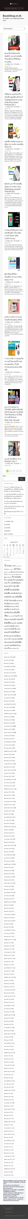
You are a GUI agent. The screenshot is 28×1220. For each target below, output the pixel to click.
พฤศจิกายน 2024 (8, 676)
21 (4, 553)
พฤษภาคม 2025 (8, 657)
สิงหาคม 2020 (8, 836)
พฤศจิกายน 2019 (8, 864)
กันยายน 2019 (8, 870)
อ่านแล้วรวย (18, 616)
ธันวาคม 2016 (8, 974)
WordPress (22, 1216)
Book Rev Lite (9, 1216)
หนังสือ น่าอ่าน (16, 600)
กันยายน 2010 (8, 1175)
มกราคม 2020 (8, 858)
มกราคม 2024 (8, 707)
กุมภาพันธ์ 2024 (8, 704)
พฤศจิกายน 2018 (8, 902)
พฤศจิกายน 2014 (8, 1053)
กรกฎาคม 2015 (8, 1027)
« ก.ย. (4, 557)
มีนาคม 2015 (7, 1040)
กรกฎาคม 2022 (8, 764)
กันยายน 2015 (8, 1021)
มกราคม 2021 (8, 820)
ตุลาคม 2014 (7, 1056)
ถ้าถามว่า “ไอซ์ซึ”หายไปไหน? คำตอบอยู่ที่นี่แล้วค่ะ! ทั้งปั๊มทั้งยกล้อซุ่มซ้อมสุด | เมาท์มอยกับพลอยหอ (13, 489)
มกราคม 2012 (8, 1144)
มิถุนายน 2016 (8, 993)
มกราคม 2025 (8, 670)
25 (11, 126)
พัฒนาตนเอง (19, 574)
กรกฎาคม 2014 (8, 1065)
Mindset (20, 566)
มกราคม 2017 (8, 971)
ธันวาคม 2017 (8, 936)
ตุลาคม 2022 (7, 754)
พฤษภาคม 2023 (8, 732)
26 (20, 553)
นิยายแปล (9, 574)
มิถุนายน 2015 (8, 1031)
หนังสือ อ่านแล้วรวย (11, 609)
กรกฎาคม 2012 (8, 1128)
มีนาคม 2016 (7, 1002)
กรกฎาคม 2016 (8, 990)
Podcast (6, 569)
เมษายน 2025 (8, 660)
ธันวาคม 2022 (8, 748)
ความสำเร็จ (11, 569)
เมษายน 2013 (8, 1112)
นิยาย (5, 572)
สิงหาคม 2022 (8, 761)
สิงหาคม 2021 (8, 798)
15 (7, 551)
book (17, 566)
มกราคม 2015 (8, 1046)
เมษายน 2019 (8, 886)
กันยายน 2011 (8, 1150)
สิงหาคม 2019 (8, 874)
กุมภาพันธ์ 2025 (8, 666)
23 (10, 553)
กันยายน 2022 (8, 757)
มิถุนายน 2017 (8, 955)
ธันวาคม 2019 (8, 861)
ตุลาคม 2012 (7, 1125)
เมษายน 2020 (8, 848)
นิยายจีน (8, 572)
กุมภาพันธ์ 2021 (8, 817)
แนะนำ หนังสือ (16, 623)
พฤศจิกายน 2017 (8, 940)
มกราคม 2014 (8, 1084)
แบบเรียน (7, 648)
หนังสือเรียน (8, 612)
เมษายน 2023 (8, 735)
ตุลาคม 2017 (7, 943)
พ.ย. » (8, 557)
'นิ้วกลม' (8, 565)
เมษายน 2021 (8, 811)
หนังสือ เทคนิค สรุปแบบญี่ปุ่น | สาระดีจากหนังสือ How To (14, 144)
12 (11, 79)
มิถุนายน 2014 (8, 1068)
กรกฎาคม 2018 (8, 914)
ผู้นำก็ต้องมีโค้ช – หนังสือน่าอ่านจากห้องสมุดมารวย (13, 277)
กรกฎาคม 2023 (8, 726)
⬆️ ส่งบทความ (14, 4)
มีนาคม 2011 (7, 1166)
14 (4, 551)
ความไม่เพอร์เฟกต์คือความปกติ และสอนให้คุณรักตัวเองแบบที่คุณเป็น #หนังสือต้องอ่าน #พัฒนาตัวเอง (14, 496)
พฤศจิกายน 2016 (8, 977)
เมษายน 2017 (8, 962)
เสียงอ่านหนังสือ (8, 534)
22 (11, 168)
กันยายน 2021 (8, 795)
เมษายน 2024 (8, 698)
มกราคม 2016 (8, 1009)
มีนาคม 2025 (7, 663)
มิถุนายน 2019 (8, 880)
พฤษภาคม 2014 (8, 1071)
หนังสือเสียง (17, 322)
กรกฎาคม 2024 (8, 688)
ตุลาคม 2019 (7, 867)
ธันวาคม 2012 (8, 1118)
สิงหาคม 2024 (8, 685)
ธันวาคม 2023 (8, 710)
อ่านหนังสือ (11, 616)
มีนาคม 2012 (7, 1137)
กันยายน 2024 (8, 682)
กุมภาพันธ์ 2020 (8, 855)
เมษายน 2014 (8, 1075)
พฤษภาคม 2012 (8, 1134)
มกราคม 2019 (8, 896)
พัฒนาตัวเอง (7, 577)
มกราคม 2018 (8, 933)
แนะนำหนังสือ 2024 (11, 626)
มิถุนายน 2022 (8, 767)
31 (13, 555)
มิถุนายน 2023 (8, 729)
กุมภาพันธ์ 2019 (8, 892)
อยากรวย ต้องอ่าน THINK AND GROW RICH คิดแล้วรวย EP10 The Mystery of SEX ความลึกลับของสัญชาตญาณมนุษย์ (14, 413)
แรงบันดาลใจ (15, 648)
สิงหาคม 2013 (8, 1100)
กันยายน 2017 (8, 946)
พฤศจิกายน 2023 (8, 713)
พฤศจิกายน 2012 (8, 1122)
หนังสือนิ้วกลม (9, 597)
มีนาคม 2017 (7, 965)
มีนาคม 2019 (7, 889)
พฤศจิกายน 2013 (8, 1090)
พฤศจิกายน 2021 (8, 789)
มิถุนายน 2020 (8, 842)
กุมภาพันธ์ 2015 (8, 1043)
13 (23, 549)
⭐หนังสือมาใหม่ (9, 64)
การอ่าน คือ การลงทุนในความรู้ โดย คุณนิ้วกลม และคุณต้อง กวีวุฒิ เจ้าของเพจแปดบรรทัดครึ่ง (14, 364)
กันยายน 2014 (8, 1059)
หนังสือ (7, 593)
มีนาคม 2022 (7, 776)
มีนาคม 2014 (7, 1078)
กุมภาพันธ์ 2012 (8, 1140)
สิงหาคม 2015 (8, 1024)
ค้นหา (4, 476)
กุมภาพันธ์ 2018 (8, 930)
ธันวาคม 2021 (8, 786)
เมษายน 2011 (8, 1162)
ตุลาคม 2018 (7, 905)
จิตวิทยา (17, 568)
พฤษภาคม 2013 (8, 1109)
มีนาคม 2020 (7, 852)
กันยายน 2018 (8, 908)
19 (20, 551)
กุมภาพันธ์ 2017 (8, 968)
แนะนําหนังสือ (15, 642)
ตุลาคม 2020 (7, 830)
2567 (14, 565)
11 (17, 549)
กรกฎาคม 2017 (8, 952)
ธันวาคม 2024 (8, 673)
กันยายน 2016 (8, 983)
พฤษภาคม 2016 (8, 996)
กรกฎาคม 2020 (8, 839)
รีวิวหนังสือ (16, 64)
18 (17, 551)
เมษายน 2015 (8, 1037)
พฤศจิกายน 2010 (8, 1169)
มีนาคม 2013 (7, 1115)
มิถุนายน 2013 (8, 1106)
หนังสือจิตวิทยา (16, 593)
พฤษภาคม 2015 (8, 1034)
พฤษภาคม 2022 (8, 770)
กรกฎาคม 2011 (8, 1156)
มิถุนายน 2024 (8, 692)
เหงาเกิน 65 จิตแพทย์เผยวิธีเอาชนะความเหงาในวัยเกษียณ (13, 502)
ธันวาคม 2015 (8, 1012)
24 (13, 553)
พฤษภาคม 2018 (8, 921)
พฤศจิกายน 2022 (8, 751)
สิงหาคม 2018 (8, 911)
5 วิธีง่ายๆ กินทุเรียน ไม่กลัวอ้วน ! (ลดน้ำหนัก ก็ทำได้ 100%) (14, 507)
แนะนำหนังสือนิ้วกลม (12, 629)
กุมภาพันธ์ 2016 (8, 1005)
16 (10, 551)
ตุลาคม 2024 (7, 679)
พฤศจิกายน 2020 (8, 827)
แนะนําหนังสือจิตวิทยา (12, 645)
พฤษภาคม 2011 (8, 1159)
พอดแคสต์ (13, 574)
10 (13, 549)
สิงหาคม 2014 (8, 1062)
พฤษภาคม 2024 (8, 695)
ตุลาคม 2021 (7, 792)
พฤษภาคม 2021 (8, 808)
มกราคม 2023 (8, 745)
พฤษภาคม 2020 (8, 845)
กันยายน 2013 (8, 1096)
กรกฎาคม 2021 (8, 801)
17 (13, 551)
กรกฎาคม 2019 (8, 877)
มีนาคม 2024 (7, 701)
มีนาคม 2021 (7, 814)
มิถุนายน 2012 (8, 1131)
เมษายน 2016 (8, 999)
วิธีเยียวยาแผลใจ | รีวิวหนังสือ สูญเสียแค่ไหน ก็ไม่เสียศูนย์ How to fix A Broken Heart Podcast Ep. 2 (14, 99)
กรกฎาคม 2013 (8, 1103)
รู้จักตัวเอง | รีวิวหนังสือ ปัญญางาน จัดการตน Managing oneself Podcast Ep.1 (13, 188)
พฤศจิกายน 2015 (8, 1015)
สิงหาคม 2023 (8, 723)
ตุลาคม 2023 (7, 717)
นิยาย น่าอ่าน (16, 572)
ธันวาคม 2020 (8, 823)
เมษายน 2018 (8, 924)
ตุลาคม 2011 (7, 1147)
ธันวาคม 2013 (8, 1087)
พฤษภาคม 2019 (8, 883)
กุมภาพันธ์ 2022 (8, 779)
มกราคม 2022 (8, 783)
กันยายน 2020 (8, 833)
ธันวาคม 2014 (8, 1049)
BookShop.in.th (12, 16)
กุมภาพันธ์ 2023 (8, 742)
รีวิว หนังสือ (8, 580)
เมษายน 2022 (8, 773)
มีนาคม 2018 (7, 927)
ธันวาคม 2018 (8, 899)
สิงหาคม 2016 (8, 987)
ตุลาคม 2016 (7, 980)
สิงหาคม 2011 (8, 1153)
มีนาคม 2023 (7, 739)
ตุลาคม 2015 (7, 1018)
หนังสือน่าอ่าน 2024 (11, 603)
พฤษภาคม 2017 (8, 958)
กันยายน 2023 (8, 720)
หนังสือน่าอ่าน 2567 (11, 606)
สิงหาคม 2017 (8, 949)
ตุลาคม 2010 (7, 1172)
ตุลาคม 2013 (7, 1093)
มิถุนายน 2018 (8, 918)
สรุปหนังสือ (17, 149)
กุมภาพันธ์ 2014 (8, 1081)
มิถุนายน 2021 (8, 805)
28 (4, 555)
